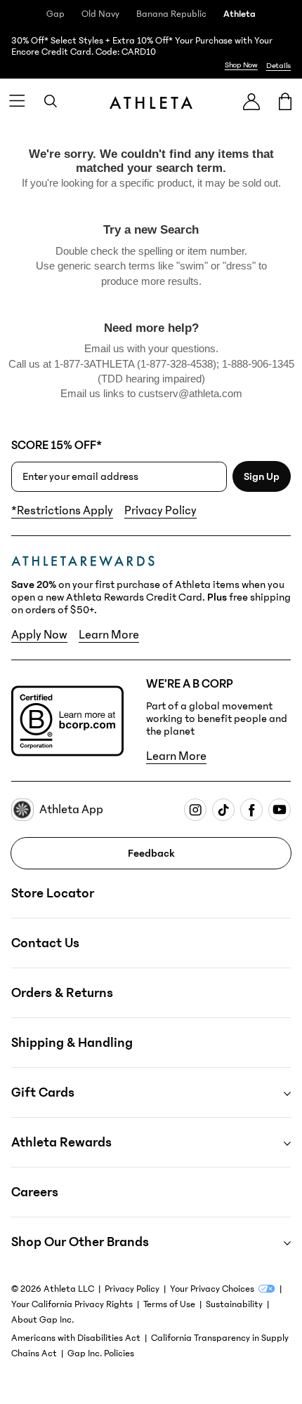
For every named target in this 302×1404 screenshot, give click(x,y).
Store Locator (52, 893)
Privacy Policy (160, 511)
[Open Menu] (17, 101)
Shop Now (241, 64)
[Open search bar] (50, 101)
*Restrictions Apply (62, 511)
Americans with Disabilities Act (75, 1338)
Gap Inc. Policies (100, 1353)
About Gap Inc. (42, 1319)
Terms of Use (169, 1304)
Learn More (109, 635)
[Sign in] (251, 101)
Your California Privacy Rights (72, 1304)
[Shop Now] (151, 53)
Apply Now (39, 635)
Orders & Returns (62, 993)
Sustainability (234, 1304)
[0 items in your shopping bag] (285, 101)
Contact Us (45, 943)
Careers (34, 1192)
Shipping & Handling (72, 1042)
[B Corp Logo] (67, 721)
